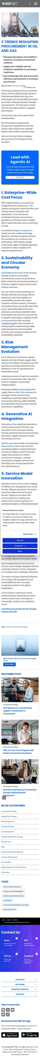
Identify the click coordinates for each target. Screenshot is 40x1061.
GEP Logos (18, 1052)
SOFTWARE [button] (20, 984)
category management (22, 230)
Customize (19, 546)
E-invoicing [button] (7, 900)
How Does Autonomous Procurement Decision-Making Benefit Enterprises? (19, 793)
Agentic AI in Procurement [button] (13, 891)
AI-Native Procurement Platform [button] (15, 905)
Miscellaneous (6, 842)
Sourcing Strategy (7, 826)
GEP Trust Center (30, 1052)
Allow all (20, 540)
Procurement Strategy (19, 86)
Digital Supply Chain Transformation (13, 867)
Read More (9, 664)
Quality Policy (7, 1052)
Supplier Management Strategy (12, 837)
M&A (3, 847)
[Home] (10, 3)
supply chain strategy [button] (12, 887)
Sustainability (6, 862)
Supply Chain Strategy (9, 816)
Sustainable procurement (12, 273)
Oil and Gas (9, 627)
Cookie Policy (29, 1050)
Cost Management (7, 831)
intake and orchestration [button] (13, 896)
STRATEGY (15, 920)
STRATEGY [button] (20, 980)
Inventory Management (9, 857)
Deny (20, 551)
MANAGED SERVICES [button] (20, 989)
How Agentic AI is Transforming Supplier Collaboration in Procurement (17, 711)
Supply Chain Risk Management (12, 852)
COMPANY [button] (20, 994)
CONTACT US (20, 177)
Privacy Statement (16, 1050)
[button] (35, 3)
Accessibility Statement (20, 1054)
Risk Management (7, 821)
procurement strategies (11, 457)
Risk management (28, 392)
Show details (28, 534)
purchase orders (13, 446)
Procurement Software (11, 747)
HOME (3, 920)
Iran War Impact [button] (9, 909)
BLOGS (8, 920)
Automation (5, 872)
